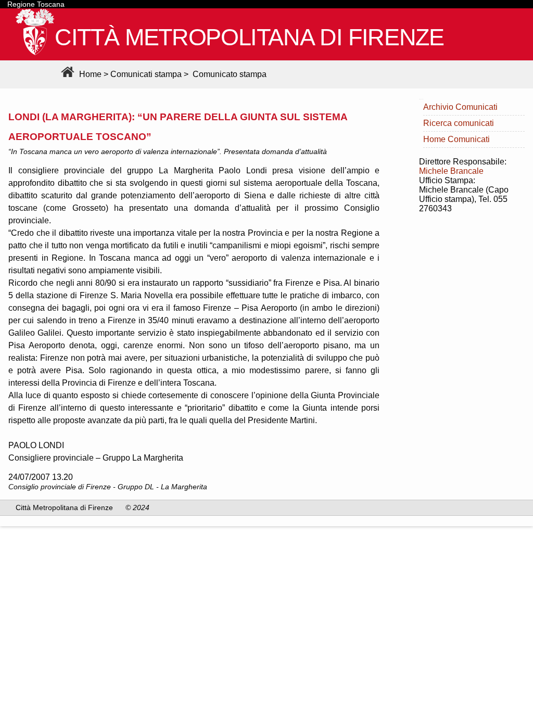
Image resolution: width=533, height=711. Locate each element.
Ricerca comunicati (458, 123)
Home (89, 74)
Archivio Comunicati (460, 107)
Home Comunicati (456, 139)
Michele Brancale (451, 171)
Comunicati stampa (146, 74)
